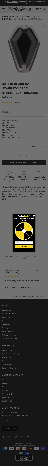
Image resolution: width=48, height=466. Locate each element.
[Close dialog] (34, 215)
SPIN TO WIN (24, 246)
